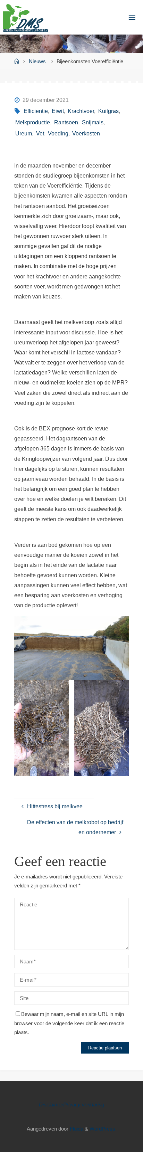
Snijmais (92, 122)
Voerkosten (86, 133)
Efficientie (36, 111)
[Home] (16, 61)
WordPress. (103, 1129)
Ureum (23, 133)
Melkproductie (32, 122)
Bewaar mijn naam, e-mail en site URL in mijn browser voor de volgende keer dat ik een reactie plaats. (69, 1023)
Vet (40, 133)
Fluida (75, 1129)
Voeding (58, 133)
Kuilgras (108, 111)
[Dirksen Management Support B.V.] (25, 17)
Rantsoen (66, 122)
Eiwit (58, 111)
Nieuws (37, 61)
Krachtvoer (81, 111)
